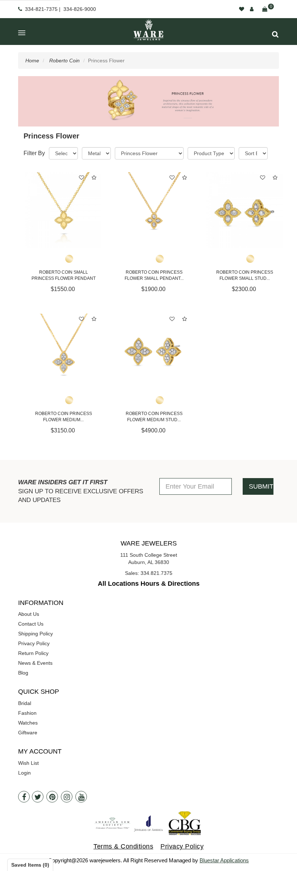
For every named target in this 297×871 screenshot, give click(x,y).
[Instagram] (66, 796)
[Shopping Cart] (264, 9)
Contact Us (30, 624)
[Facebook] (24, 796)
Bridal (24, 703)
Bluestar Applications (224, 860)
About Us (28, 614)
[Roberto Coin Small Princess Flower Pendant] (63, 210)
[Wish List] (241, 9)
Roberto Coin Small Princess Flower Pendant (64, 275)
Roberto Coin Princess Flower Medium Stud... (154, 416)
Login (24, 773)
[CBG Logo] (185, 823)
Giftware (27, 732)
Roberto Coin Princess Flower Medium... (63, 416)
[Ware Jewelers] (148, 29)
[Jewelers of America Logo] (148, 823)
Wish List (28, 763)
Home (32, 60)
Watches (28, 723)
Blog (23, 673)
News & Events (35, 663)
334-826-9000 (79, 9)
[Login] (252, 9)
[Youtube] (81, 796)
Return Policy (33, 653)
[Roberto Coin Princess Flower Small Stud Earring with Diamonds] (244, 210)
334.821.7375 (156, 573)
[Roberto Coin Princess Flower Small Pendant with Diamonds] (154, 210)
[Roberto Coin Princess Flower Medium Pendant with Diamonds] (63, 351)
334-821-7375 (41, 9)
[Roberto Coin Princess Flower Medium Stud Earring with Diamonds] (154, 351)
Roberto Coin (64, 60)
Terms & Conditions (123, 846)
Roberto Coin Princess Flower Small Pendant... (154, 275)
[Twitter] (37, 796)
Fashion (27, 713)
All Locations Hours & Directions (149, 583)
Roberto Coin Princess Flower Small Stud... (244, 275)
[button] (275, 34)
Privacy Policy (34, 643)
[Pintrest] (52, 796)
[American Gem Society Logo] (112, 823)
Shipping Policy (35, 633)
